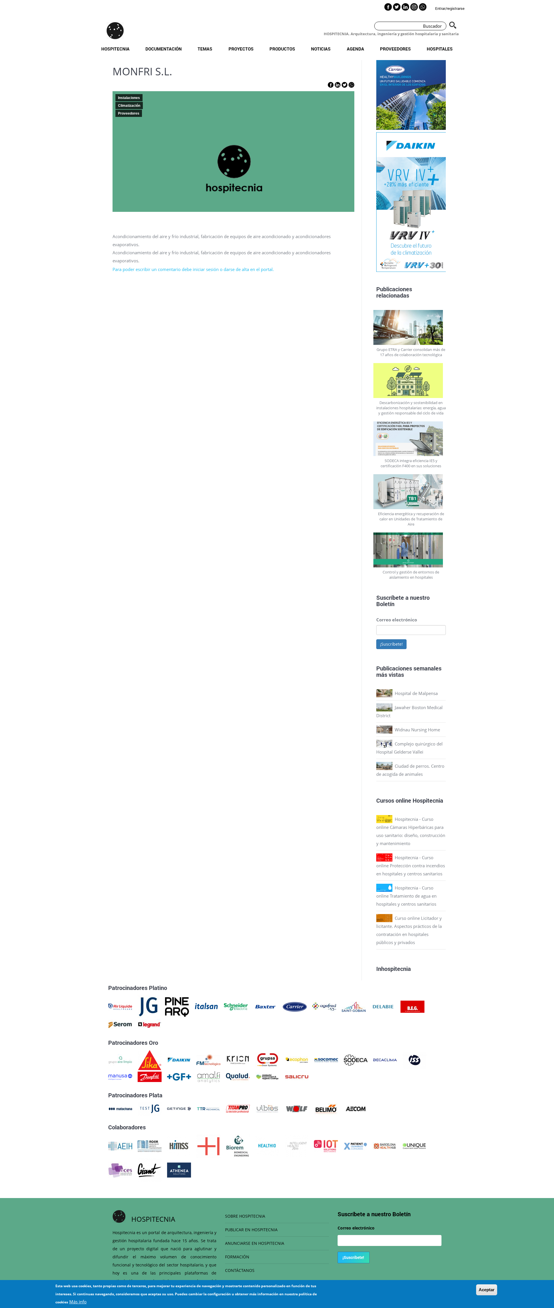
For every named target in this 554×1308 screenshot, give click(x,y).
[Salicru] (297, 1076)
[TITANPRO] (238, 1108)
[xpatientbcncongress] (355, 1145)
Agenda (355, 49)
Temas (205, 49)
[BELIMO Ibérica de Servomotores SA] (326, 1108)
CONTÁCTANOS (239, 1270)
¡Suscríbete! (391, 644)
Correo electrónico (396, 620)
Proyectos (241, 49)
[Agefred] (324, 1006)
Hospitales (440, 49)
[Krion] (238, 1059)
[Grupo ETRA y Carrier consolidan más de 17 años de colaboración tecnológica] (411, 327)
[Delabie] (383, 1006)
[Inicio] (115, 30)
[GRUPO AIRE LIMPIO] (120, 1059)
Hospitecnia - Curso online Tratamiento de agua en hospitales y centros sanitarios (406, 896)
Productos (282, 49)
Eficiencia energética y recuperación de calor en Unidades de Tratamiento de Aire (411, 519)
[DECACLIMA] (385, 1059)
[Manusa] (120, 1076)
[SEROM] (120, 1024)
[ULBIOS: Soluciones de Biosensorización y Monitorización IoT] (267, 1108)
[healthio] (267, 1145)
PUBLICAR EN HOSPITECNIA (251, 1229)
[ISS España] (414, 1059)
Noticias (321, 49)
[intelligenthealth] (296, 1145)
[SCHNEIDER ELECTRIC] (236, 1006)
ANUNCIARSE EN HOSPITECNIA (254, 1243)
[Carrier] (295, 1006)
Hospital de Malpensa (416, 693)
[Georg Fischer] (179, 1076)
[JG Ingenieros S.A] (149, 1006)
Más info (78, 1302)
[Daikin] (179, 1059)
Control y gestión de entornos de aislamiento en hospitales (411, 574)
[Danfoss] (150, 1076)
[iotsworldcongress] (326, 1145)
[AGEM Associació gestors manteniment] (150, 1145)
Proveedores (395, 49)
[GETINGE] (179, 1108)
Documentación (163, 49)
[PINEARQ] (177, 1006)
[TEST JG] (150, 1108)
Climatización (129, 106)
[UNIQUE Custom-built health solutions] (414, 1145)
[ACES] (120, 1169)
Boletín (385, 604)
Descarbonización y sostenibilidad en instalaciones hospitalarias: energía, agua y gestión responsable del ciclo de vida (411, 408)
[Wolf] (297, 1108)
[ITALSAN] (206, 1006)
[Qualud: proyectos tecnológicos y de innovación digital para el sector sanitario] (238, 1076)
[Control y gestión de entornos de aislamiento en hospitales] (411, 549)
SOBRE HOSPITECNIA (245, 1216)
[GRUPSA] (267, 1059)
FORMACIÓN (237, 1257)
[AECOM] (356, 1108)
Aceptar (487, 1289)
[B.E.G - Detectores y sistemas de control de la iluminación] (412, 1006)
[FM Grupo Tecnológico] (208, 1059)
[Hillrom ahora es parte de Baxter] (265, 1006)
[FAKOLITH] (267, 1076)
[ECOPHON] (297, 1059)
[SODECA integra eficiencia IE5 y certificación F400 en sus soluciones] (411, 438)
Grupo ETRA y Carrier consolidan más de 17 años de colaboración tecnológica (411, 352)
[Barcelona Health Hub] (385, 1145)
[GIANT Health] (150, 1169)
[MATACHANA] (120, 1108)
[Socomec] (326, 1059)
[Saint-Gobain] (354, 1006)
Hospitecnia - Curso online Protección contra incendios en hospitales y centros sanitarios (410, 866)
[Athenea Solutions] (179, 1169)
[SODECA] (356, 1059)
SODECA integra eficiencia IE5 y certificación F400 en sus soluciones (411, 463)
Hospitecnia (115, 49)
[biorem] (238, 1145)
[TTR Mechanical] (208, 1108)
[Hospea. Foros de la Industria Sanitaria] (208, 1145)
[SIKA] (150, 1059)
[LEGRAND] (150, 1024)
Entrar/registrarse (450, 8)
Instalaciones (129, 98)
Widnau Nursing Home (417, 730)
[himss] (179, 1145)
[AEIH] (120, 1145)
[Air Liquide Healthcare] (120, 1006)
